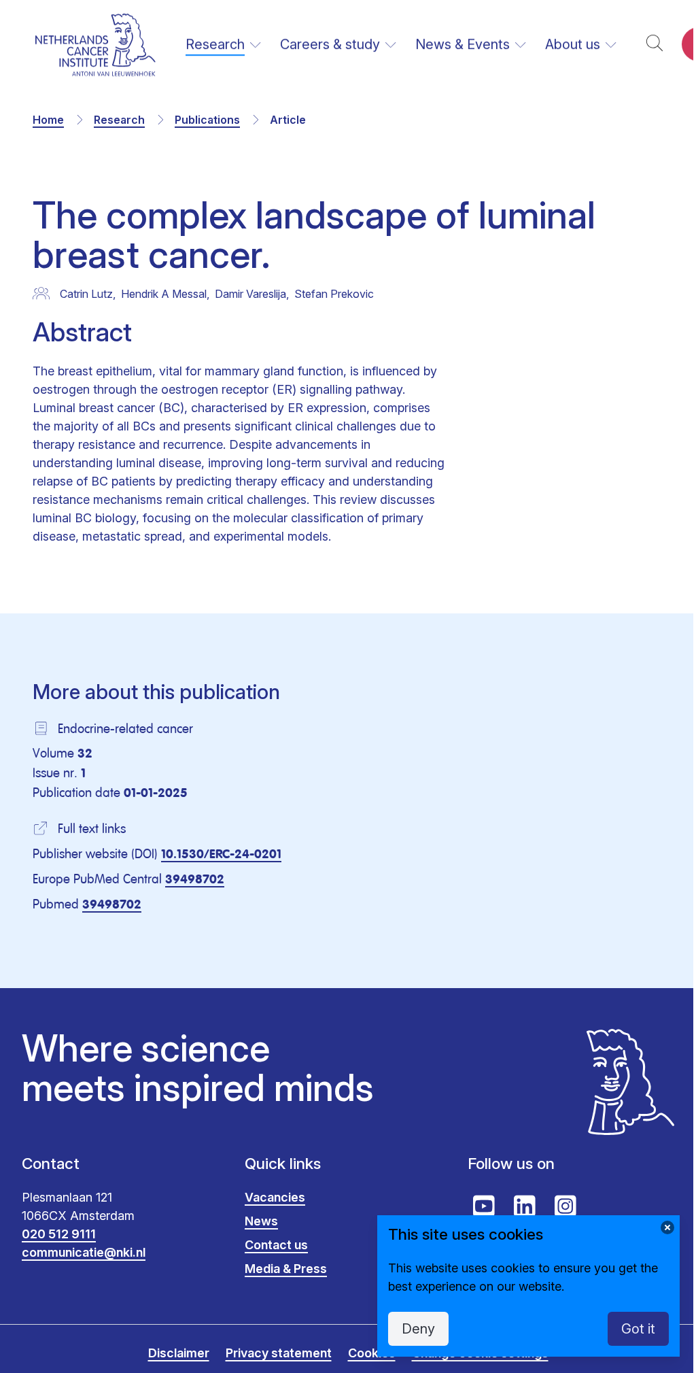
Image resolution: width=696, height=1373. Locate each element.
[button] (654, 44)
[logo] (95, 44)
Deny (418, 1329)
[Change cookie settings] (667, 1227)
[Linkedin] (524, 1206)
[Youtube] (484, 1206)
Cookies (372, 1353)
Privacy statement (279, 1353)
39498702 (194, 880)
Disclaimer (178, 1353)
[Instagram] (565, 1206)
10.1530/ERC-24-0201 (221, 855)
